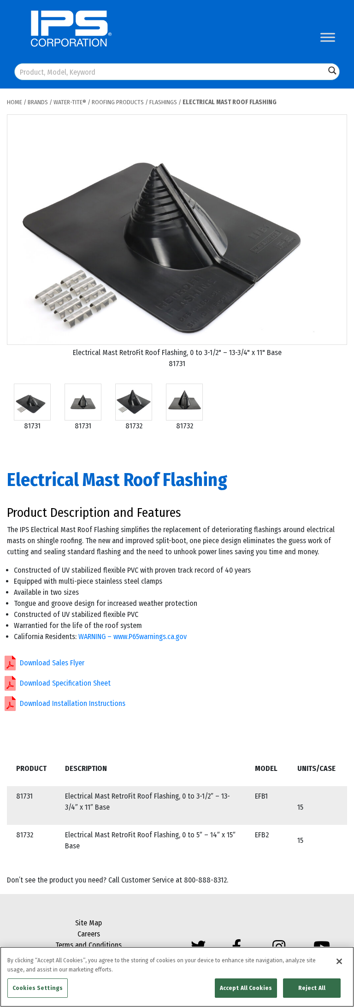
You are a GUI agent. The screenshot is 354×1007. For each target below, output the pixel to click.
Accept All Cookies (246, 987)
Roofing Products (118, 102)
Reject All (311, 987)
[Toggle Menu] (327, 37)
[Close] (339, 961)
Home (14, 102)
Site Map (88, 922)
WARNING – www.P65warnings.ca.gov (132, 636)
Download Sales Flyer (52, 662)
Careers (88, 934)
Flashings (163, 102)
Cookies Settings (37, 987)
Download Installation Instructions (72, 703)
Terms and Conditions (88, 945)
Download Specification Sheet (65, 683)
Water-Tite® (69, 102)
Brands (38, 102)
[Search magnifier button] (332, 70)
